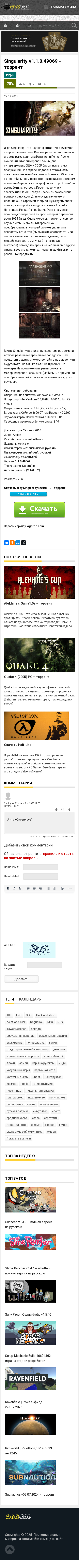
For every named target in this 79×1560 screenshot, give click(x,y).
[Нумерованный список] (54, 888)
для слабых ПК (53, 1056)
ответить (34, 836)
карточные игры (17, 1077)
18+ (9, 1015)
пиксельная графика (40, 1090)
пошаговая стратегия (21, 1104)
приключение (49, 1104)
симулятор (40, 1111)
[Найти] (74, 25)
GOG (29, 1015)
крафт (25, 1083)
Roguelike (36, 1022)
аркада (36, 1028)
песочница (14, 1090)
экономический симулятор (25, 1131)
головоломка (36, 1042)
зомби (23, 1063)
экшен (51, 1131)
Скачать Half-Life (18, 745)
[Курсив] (14, 888)
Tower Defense (16, 1028)
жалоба (67, 836)
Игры (10, 75)
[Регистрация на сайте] (17, 25)
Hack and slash (45, 1015)
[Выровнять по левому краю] (28, 888)
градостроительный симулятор (28, 1049)
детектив (59, 1049)
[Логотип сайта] (16, 7)
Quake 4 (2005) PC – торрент (26, 677)
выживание (14, 1042)
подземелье (36, 1097)
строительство (17, 1124)
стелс (36, 1118)
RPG (50, 1022)
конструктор (53, 1077)
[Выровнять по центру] (34, 888)
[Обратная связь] (29, 25)
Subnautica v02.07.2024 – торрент (29, 1494)
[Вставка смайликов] (62, 888)
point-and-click (16, 1022)
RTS (60, 1022)
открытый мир (43, 1083)
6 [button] (24, 84)
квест (36, 1077)
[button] (57, 809)
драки (11, 1063)
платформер (15, 1097)
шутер (63, 1124)
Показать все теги (19, 1138)
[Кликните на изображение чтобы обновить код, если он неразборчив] (39, 957)
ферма (35, 1124)
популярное (57, 1097)
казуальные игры (18, 1070)
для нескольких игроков (23, 1056)
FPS (18, 1015)
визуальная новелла (20, 1035)
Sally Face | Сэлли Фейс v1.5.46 (28, 1314)
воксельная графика (53, 1035)
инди (62, 1063)
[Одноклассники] (12, 542)
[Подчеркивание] (20, 888)
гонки (53, 1042)
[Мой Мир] (17, 542)
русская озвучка (18, 1111)
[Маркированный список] (48, 888)
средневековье (17, 1118)
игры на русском (43, 1063)
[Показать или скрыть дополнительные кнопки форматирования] (70, 888)
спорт (56, 1111)
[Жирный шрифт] (8, 888)
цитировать (51, 836)
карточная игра (44, 1070)
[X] (23, 542)
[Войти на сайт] (5, 25)
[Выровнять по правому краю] (40, 888)
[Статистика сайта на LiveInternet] (14, 1528)
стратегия (51, 1118)
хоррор (49, 1124)
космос (11, 1083)
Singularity (28, 494)
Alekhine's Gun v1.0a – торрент (28, 603)
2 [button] (33, 84)
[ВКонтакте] (6, 542)
